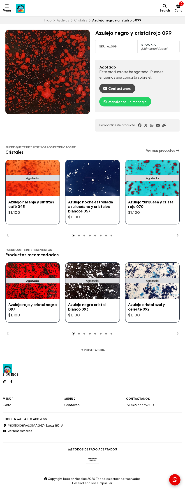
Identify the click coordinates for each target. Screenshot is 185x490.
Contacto (72, 404)
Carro (7, 404)
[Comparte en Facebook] (139, 125)
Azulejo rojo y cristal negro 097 (32, 306)
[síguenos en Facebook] (11, 381)
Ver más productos (161, 150)
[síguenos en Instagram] (5, 381)
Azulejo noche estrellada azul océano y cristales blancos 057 (90, 206)
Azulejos (63, 20)
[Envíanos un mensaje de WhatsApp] (174, 479)
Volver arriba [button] (94, 350)
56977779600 (142, 404)
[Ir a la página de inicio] (20, 8)
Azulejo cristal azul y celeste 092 (146, 306)
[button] (164, 125)
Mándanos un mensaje (127, 102)
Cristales (80, 20)
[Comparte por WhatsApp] (152, 125)
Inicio (48, 20)
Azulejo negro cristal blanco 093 (87, 306)
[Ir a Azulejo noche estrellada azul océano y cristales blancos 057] (92, 178)
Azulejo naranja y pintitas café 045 (31, 204)
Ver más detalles (20, 430)
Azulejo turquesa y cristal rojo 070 (151, 204)
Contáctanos (119, 88)
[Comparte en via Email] (158, 125)
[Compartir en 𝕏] (145, 125)
